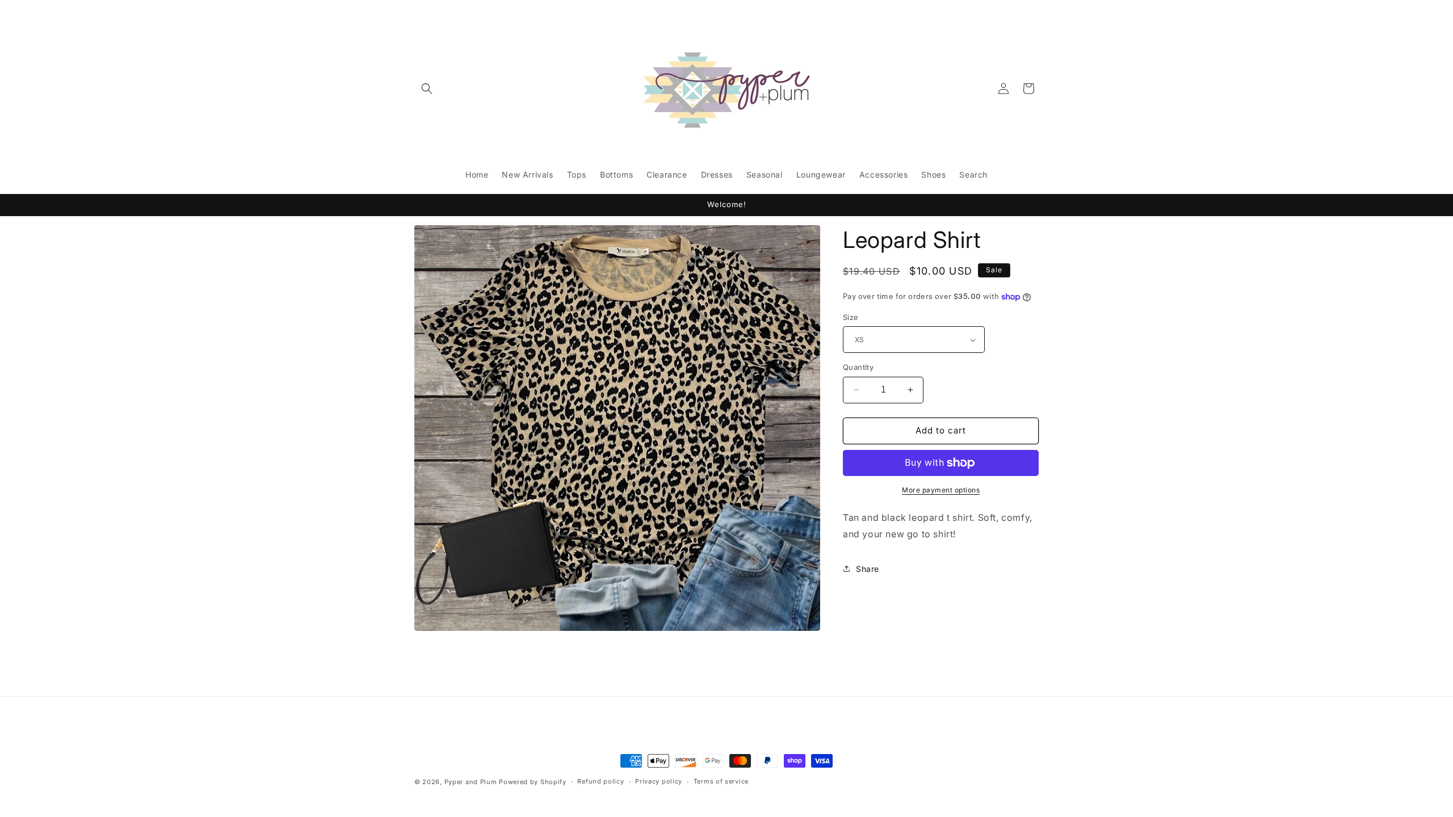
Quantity (858, 367)
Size (851, 317)
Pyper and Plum (470, 782)
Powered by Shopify (532, 782)
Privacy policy (658, 781)
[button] (426, 88)
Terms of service (721, 781)
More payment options (941, 490)
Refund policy (600, 781)
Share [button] (867, 569)
